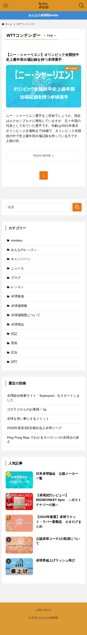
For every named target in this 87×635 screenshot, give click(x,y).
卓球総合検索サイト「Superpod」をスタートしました (43, 398)
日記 (14, 334)
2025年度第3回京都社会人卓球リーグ (34, 428)
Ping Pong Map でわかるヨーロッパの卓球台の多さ (43, 440)
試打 (14, 361)
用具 (14, 343)
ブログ (16, 277)
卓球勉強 (17, 296)
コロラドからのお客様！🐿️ (27, 409)
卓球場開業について (25, 315)
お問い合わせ (43, 609)
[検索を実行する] (77, 207)
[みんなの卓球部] (43, 5)
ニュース (17, 268)
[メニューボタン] (5, 5)
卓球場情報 (19, 306)
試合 (14, 352)
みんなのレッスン (24, 250)
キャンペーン (20, 259)
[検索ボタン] (81, 5)
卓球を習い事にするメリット (28, 418)
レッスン (17, 287)
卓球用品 (17, 324)
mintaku (17, 240)
